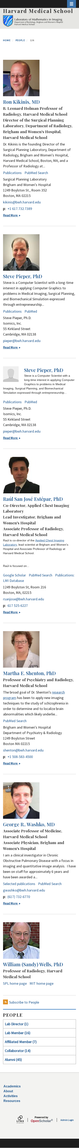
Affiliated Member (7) (21, 1041)
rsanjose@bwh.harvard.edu (23, 599)
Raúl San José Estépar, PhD (33, 499)
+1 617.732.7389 (19, 208)
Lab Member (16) (17, 1032)
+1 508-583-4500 (20, 756)
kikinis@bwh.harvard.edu (22, 202)
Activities (10, 1096)
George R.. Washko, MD (29, 824)
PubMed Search (36, 172)
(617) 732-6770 (18, 896)
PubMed (31, 311)
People (20, 40)
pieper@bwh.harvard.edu (22, 340)
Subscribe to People (24, 1002)
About (8, 1091)
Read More (13, 215)
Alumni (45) (13, 1059)
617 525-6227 (17, 605)
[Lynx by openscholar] (24, 1119)
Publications (12, 172)
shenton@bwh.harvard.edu (23, 750)
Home (7, 40)
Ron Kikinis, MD (21, 101)
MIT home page (41, 983)
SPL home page (15, 983)
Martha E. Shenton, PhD (29, 673)
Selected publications (19, 883)
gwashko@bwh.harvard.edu (24, 890)
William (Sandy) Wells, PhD (33, 964)
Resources (11, 1101)
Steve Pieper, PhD (22, 276)
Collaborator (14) (18, 1050)
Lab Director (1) (16, 1024)
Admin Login (67, 1119)
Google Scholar (14, 575)
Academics (12, 1086)
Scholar (41, 1119)
